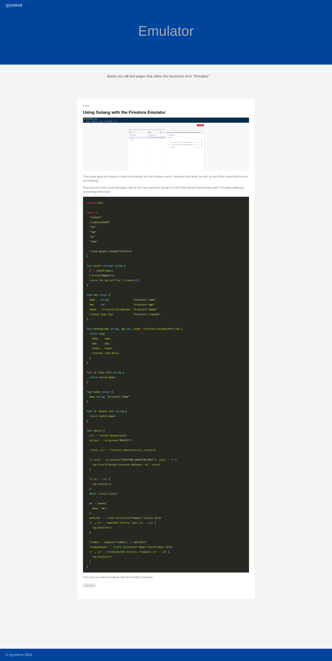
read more (89, 585)
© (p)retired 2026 (19, 655)
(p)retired (14, 5)
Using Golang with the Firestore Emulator (124, 112)
